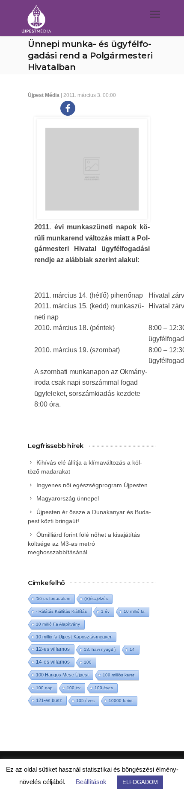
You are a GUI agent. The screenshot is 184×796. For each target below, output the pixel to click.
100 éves (104, 687)
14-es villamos (53, 662)
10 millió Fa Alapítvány (58, 624)
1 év (105, 611)
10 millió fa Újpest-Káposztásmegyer (74, 636)
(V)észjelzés (96, 598)
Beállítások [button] (91, 781)
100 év (73, 687)
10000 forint (121, 700)
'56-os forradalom (53, 598)
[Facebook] (67, 108)
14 (132, 649)
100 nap (44, 687)
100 (88, 662)
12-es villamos (53, 649)
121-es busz (49, 700)
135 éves (85, 700)
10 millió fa (134, 611)
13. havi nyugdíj (100, 649)
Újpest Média (43, 95)
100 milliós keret (118, 675)
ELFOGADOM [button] (140, 782)
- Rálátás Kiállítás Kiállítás (61, 611)
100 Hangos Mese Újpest (62, 674)
